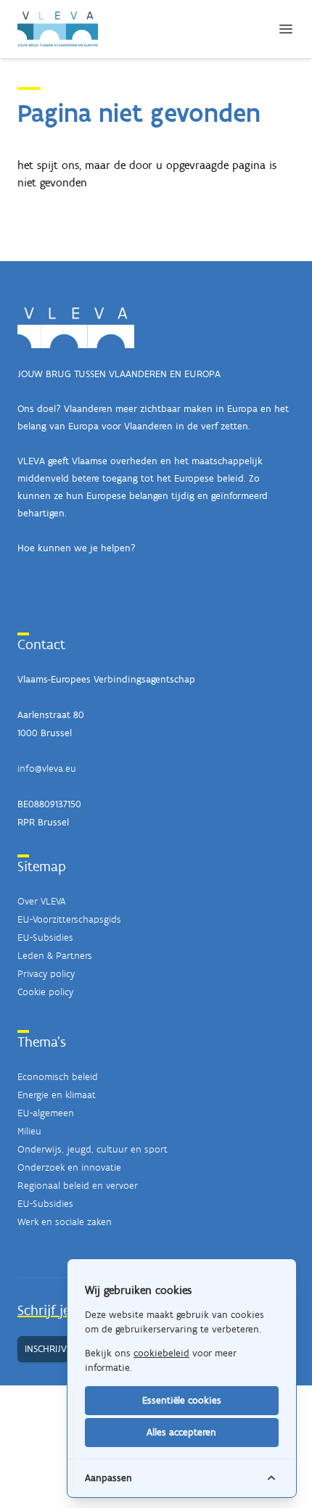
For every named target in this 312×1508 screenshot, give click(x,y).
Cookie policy (45, 992)
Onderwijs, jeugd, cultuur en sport (92, 1149)
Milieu (29, 1131)
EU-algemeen (45, 1113)
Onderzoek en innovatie (69, 1167)
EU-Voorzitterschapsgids (69, 919)
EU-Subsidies (45, 937)
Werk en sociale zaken (64, 1222)
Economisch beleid (57, 1077)
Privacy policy (46, 974)
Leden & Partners (54, 955)
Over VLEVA (41, 901)
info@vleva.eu (46, 768)
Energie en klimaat (56, 1095)
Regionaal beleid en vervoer (77, 1185)
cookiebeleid (161, 1353)
